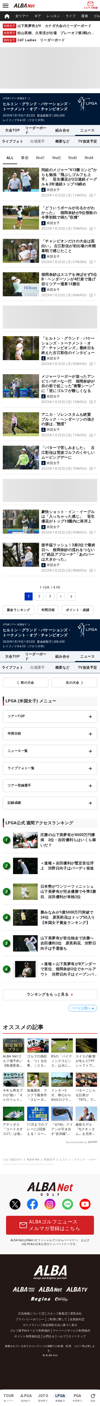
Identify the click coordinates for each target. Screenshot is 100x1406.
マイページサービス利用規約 (71, 1330)
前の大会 (27, 682)
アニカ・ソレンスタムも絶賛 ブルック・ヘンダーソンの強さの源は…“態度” (68, 419)
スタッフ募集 (55, 1313)
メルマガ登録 (90, 7)
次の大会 (72, 682)
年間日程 (48, 610)
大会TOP (12, 130)
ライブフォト (12, 141)
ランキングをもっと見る (48, 994)
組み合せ (62, 130)
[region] (50, 16)
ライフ (71, 16)
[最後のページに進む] (71, 596)
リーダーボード (36, 130)
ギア (37, 16)
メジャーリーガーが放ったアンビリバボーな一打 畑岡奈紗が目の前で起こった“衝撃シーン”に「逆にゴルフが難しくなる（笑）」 (68, 385)
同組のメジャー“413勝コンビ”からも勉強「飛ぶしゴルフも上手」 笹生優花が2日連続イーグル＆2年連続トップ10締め (69, 177)
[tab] (10, 158)
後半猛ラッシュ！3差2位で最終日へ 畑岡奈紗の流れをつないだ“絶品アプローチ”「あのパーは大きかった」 (68, 552)
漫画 (84, 16)
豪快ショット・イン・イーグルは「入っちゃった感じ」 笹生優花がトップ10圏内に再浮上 (68, 516)
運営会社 (76, 1313)
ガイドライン (31, 1325)
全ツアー (22, 16)
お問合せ (49, 1336)
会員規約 (75, 1319)
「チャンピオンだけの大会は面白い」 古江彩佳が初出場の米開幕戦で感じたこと (68, 246)
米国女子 (49, 1159)
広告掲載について (29, 1313)
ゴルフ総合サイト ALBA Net (21, 1159)
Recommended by (76, 1142)
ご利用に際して (57, 1319)
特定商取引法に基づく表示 (60, 1325)
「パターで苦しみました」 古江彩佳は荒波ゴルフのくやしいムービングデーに (68, 452)
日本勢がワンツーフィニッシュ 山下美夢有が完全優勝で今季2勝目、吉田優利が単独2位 (69, 891)
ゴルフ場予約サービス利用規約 (30, 1330)
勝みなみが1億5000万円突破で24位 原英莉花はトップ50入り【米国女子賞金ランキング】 (67, 917)
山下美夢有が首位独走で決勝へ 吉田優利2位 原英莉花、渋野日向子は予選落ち (69, 943)
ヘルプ (61, 1336)
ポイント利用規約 (25, 1336)
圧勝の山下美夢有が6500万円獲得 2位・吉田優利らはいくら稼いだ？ (68, 840)
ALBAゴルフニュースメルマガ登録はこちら (54, 1225)
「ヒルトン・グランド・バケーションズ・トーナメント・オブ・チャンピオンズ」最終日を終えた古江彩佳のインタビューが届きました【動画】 (68, 347)
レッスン (53, 16)
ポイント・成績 (77, 610)
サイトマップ (77, 1336)
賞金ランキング (18, 610)
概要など (62, 141)
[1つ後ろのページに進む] (61, 596)
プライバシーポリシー (30, 1319)
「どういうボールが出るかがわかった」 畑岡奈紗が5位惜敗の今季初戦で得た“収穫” (69, 213)
